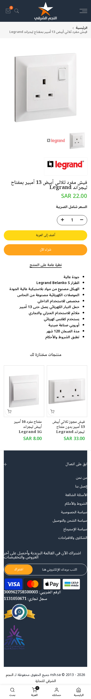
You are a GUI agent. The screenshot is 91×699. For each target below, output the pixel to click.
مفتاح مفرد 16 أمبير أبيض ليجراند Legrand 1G (28, 427)
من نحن (81, 477)
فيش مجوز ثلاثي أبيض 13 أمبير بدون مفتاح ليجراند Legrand (68, 427)
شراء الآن (45, 250)
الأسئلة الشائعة (76, 495)
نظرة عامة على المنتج (46, 265)
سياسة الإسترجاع (75, 529)
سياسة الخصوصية (74, 512)
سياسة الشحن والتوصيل (70, 520)
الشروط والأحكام (76, 503)
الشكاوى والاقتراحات (72, 537)
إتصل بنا (81, 486)
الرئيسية (81, 28)
